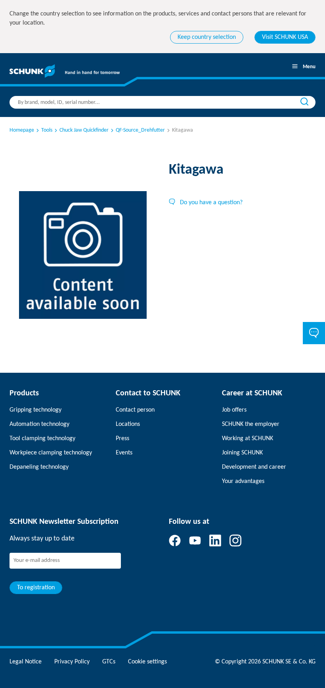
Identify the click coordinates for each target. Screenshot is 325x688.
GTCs (108, 662)
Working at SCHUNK (247, 438)
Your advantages (243, 481)
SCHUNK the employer (250, 424)
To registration (36, 588)
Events (124, 453)
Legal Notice (26, 662)
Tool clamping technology (42, 438)
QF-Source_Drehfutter (140, 130)
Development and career (254, 467)
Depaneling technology (39, 467)
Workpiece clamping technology (51, 453)
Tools (46, 130)
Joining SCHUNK (242, 453)
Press (122, 438)
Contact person (135, 410)
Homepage (22, 130)
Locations (128, 424)
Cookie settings (147, 662)
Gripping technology (35, 410)
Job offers (234, 410)
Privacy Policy (72, 662)
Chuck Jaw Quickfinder (84, 130)
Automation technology (39, 424)
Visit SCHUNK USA (285, 37)
